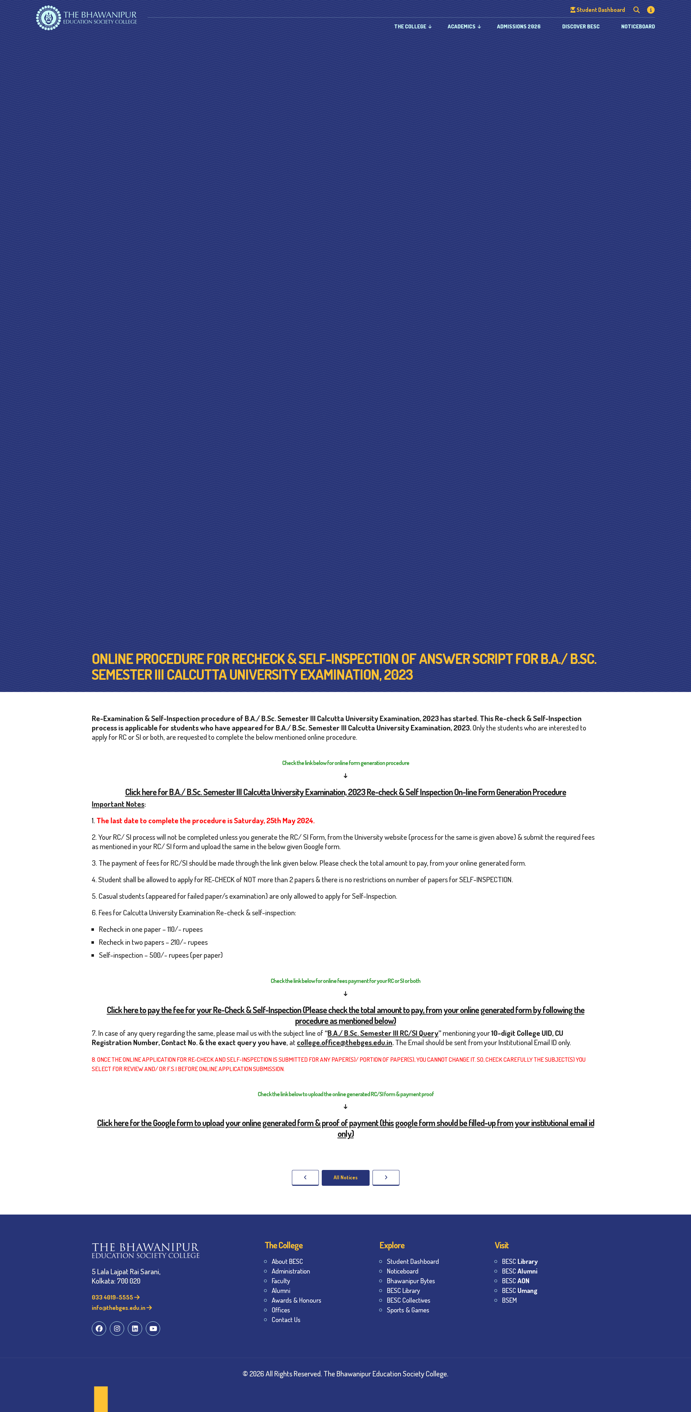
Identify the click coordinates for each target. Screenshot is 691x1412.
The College (410, 26)
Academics (461, 26)
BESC (520, 1261)
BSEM (509, 1300)
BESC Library (403, 1290)
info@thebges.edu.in (119, 1307)
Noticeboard (638, 26)
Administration (291, 1271)
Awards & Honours (296, 1300)
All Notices (346, 1177)
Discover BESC (581, 26)
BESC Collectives (408, 1300)
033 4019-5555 (113, 1297)
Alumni (281, 1290)
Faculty (281, 1280)
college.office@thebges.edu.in (344, 1042)
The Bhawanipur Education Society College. (386, 1373)
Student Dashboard (413, 1261)
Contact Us (286, 1319)
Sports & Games (408, 1310)
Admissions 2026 (519, 26)
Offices (281, 1310)
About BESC (287, 1261)
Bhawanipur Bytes (411, 1280)
